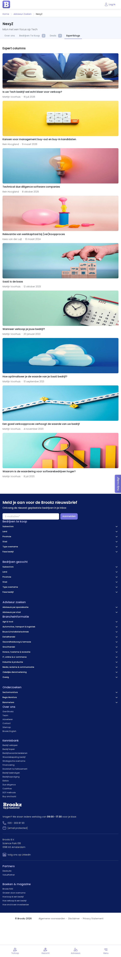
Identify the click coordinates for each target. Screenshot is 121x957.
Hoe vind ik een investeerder (16, 904)
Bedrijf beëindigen (11, 772)
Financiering (8, 765)
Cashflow (7, 788)
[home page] (6, 4)
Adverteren (8, 719)
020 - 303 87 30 (16, 823)
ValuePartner (9, 874)
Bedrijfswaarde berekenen (15, 753)
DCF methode (9, 792)
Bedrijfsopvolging (11, 776)
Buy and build (9, 796)
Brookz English (9, 731)
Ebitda (6, 780)
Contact (7, 723)
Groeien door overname (14, 892)
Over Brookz (8, 711)
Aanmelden (69, 516)
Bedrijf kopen (9, 749)
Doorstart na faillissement (15, 769)
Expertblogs (73, 35)
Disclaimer (74, 918)
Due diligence (9, 784)
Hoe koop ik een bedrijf (13, 896)
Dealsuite (7, 871)
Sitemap (7, 727)
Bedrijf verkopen (10, 745)
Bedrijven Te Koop (31, 35)
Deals (55, 35)
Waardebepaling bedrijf (14, 757)
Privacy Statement (93, 918)
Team (5, 715)
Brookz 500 (8, 888)
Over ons (9, 35)
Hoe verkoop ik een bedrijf (14, 900)
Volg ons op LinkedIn (19, 854)
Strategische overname (14, 761)
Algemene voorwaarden (52, 918)
